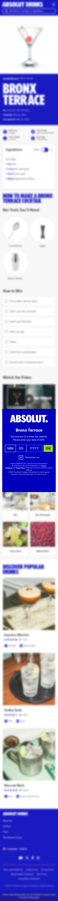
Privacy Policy (20, 468)
